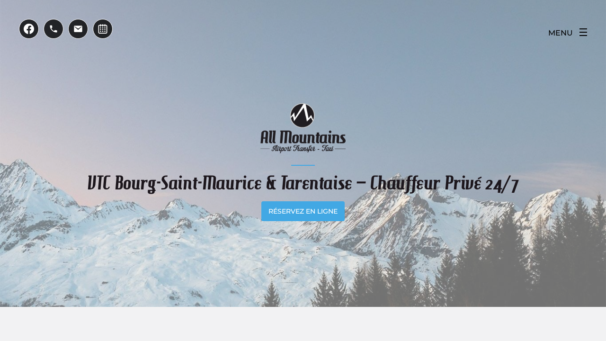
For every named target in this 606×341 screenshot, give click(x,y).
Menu (560, 32)
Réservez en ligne (303, 211)
